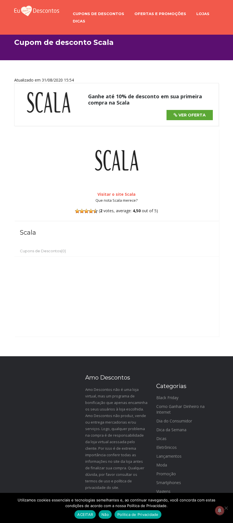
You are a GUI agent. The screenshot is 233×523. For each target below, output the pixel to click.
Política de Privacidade (138, 514)
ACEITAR (85, 514)
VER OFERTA (191, 115)
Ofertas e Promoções (160, 13)
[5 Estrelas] (95, 211)
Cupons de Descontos (98, 13)
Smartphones (168, 482)
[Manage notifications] (219, 510)
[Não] (226, 508)
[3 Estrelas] (86, 211)
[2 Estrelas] (82, 211)
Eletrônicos (166, 447)
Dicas (79, 21)
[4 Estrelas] (91, 211)
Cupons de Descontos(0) (43, 251)
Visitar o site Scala (116, 194)
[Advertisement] (116, 296)
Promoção (166, 473)
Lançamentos (169, 456)
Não (105, 514)
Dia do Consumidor (174, 421)
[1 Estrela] (77, 211)
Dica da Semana (171, 429)
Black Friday (167, 397)
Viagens (163, 491)
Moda (161, 465)
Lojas (202, 13)
